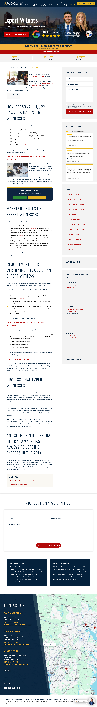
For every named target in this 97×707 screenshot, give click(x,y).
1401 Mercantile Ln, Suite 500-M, (75, 335)
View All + (71, 249)
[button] (84, 701)
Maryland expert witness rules (41, 221)
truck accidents (23, 136)
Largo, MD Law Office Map (16, 664)
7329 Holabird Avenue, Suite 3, (74, 309)
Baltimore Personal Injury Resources (21, 68)
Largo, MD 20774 (71, 337)
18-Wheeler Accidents (40, 701)
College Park (31, 576)
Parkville (17, 571)
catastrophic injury (36, 85)
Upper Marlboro (14, 579)
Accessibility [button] (29, 701)
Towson (12, 571)
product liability (25, 145)
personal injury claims (38, 76)
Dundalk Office (12, 631)
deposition (34, 228)
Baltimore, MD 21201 (72, 287)
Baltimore (36, 566)
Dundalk (12, 569)
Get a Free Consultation (86, 3)
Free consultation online (37, 197)
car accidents (22, 133)
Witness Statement (37, 480)
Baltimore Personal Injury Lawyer (18, 480)
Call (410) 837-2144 (20, 197)
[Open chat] (86, 703)
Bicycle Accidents (75, 199)
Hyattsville (39, 576)
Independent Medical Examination (18, 484)
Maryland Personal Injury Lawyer (71, 701)
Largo (16, 569)
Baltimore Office (13, 613)
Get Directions (11, 622)
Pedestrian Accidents (76, 229)
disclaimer (85, 104)
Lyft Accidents (73, 214)
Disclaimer (23, 701)
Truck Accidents (74, 239)
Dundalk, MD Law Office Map (17, 645)
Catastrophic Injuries (76, 204)
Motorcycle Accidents (77, 224)
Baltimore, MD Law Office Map (18, 625)
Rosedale (25, 576)
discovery (21, 235)
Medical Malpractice (76, 219)
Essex (22, 574)
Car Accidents (73, 194)
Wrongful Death (74, 244)
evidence (21, 298)
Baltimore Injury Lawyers (55, 701)
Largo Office (11, 651)
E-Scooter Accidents (76, 209)
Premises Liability (74, 234)
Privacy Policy (10, 701)
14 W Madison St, (71, 285)
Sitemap (16, 701)
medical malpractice (47, 83)
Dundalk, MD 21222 (71, 311)
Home (8, 68)
